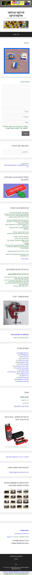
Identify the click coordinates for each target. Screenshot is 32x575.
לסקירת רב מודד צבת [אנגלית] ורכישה (17, 457)
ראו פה (16, 559)
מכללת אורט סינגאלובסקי (21, 406)
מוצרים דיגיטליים (24, 360)
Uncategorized (22, 353)
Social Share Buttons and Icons (16, 572)
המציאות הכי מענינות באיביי (19, 334)
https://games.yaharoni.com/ (19, 472)
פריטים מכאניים (24, 374)
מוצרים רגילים (25, 364)
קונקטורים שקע (24, 378)
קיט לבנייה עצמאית (23, 379)
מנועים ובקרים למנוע (22, 368)
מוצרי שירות (25, 359)
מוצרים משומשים (24, 362)
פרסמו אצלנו (24, 530)
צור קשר (9, 537)
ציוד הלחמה (25, 376)
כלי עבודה (26, 357)
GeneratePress (16, 569)
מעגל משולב (25, 370)
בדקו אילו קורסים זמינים (22, 534)
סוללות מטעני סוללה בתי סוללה (19, 372)
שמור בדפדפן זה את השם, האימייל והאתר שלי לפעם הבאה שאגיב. (15, 127)
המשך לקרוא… (24, 259)
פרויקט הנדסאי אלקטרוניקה (16, 14)
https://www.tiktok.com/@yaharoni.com (16, 166)
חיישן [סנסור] (25, 355)
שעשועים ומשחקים (23, 381)
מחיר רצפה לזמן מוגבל (22, 366)
